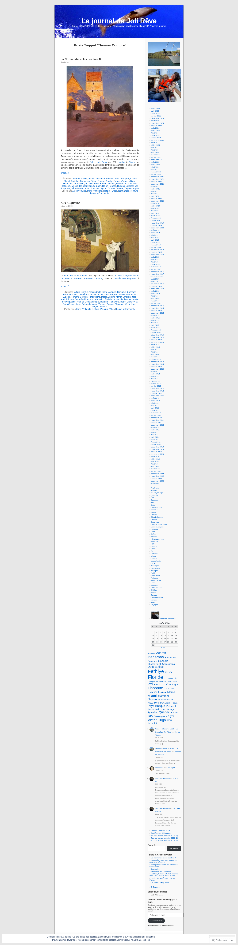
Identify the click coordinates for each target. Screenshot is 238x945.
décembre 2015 (157, 306)
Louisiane (169, 688)
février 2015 (156, 330)
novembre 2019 (157, 223)
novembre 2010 (157, 449)
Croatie (154, 519)
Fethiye (156, 671)
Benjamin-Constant (126, 292)
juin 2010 (155, 461)
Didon (94, 181)
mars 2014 (155, 357)
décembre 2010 (157, 447)
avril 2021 (155, 196)
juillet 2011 (155, 430)
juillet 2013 (155, 374)
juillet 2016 (155, 293)
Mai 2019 (155, 238)
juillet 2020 (155, 206)
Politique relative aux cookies (136, 940)
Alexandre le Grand (98, 292)
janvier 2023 (156, 157)
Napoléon (154, 699)
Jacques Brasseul (162, 778)
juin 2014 (155, 349)
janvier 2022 (156, 174)
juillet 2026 (155, 109)
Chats (153, 512)
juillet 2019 (155, 233)
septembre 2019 (157, 228)
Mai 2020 (155, 211)
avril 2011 (155, 437)
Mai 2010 (155, 464)
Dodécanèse (156, 666)
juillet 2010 (155, 459)
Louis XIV (152, 692)
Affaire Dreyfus (81, 292)
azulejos (151, 653)
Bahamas (156, 657)
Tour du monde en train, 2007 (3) (164, 836)
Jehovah (98, 299)
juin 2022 (155, 167)
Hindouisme (94, 297)
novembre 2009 (157, 476)
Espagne (154, 529)
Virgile (136, 188)
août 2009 (155, 483)
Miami (152, 696)
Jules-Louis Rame (97, 183)
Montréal (163, 695)
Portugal (154, 585)
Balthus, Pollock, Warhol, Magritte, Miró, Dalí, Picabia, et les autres (164, 875)
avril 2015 (155, 325)
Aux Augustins (70, 202)
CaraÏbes (154, 510)
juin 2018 (155, 259)
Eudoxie (66, 297)
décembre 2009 (157, 474)
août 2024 (155, 128)
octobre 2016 (156, 286)
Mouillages (155, 568)
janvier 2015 (156, 332)
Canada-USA (156, 507)
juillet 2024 (155, 130)
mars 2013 (155, 381)
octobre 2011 (156, 422)
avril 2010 (155, 466)
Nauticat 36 (167, 699)
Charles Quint (154, 664)
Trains (153, 592)
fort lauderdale (170, 678)
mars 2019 (155, 242)
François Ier (153, 682)
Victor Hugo (130, 304)
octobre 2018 (156, 252)
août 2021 (155, 186)
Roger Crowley (127, 302)
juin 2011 (154, 432)
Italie (153, 549)
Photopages (156, 580)
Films (153, 532)
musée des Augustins (125, 278)
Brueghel (125, 178)
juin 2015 (155, 320)
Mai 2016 (155, 296)
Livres (114, 191)
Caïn (74, 294)
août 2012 (155, 398)
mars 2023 (155, 155)
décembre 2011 (157, 418)
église (122, 162)
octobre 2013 (156, 367)
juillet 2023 (155, 145)
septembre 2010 (157, 454)
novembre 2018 (157, 250)
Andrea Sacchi (80, 178)
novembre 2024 (157, 123)
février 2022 (156, 172)
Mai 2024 (155, 133)
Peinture (134, 191)
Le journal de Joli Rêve (119, 21)
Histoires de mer (157, 539)
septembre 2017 (157, 276)
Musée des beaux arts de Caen (86, 186)
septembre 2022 (157, 160)
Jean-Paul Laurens (92, 278)
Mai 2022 (155, 169)
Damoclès (85, 181)
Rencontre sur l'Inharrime (161, 871)
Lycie (153, 563)
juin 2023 (155, 147)
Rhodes (175, 712)
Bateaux (154, 500)
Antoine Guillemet (96, 178)
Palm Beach (165, 703)
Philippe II (171, 706)
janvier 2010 (156, 471)
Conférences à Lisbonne (161, 833)
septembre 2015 (157, 313)
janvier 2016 (156, 303)
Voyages (154, 605)
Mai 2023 (155, 150)
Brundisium (155, 869)
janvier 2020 (156, 220)
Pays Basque (156, 706)
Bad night (171, 768)
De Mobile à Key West (160, 882)
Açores (161, 653)
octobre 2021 (156, 182)
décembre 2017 (157, 272)
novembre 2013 (157, 364)
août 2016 (155, 291)
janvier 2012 (156, 415)
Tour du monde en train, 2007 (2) (164, 838)
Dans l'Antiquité (94, 191)
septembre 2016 (157, 289)
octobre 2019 (156, 225)
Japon (153, 551)
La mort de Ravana (122, 299)
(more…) (65, 173)
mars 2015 (155, 328)
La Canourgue (171, 684)
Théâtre (154, 590)
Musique (154, 571)
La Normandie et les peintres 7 (163, 858)
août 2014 (155, 345)
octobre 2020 (156, 199)
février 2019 (156, 245)
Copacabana (168, 664)
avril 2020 (155, 213)
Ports (153, 583)
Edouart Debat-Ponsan (125, 294)
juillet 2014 (155, 347)
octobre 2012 (156, 393)
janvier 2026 (156, 116)
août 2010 (155, 457)
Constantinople (96, 294)
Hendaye (172, 681)
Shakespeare (160, 716)
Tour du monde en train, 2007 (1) (164, 840)
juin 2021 (155, 191)
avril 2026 (155, 111)
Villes (112, 309)
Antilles (154, 490)
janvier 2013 (156, 386)
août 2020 (155, 203)
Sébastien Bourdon (80, 188)
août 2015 (155, 315)
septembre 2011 (157, 425)
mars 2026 (155, 113)
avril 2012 (155, 408)
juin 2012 (155, 403)
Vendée (154, 600)
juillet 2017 (155, 281)
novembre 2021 (157, 179)
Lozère (154, 558)
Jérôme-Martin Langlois (119, 297)
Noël (153, 573)
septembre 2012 (157, 396)
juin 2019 (155, 235)
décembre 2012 (157, 388)
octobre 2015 (156, 311)
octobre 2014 (156, 340)
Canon (132, 162)
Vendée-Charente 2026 (160, 831)
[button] (100, 106)
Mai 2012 (155, 405)
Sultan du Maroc (89, 304)
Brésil (153, 505)
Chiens (154, 515)
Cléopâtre (82, 294)
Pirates (151, 709)
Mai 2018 (155, 262)
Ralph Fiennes (109, 186)
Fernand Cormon (79, 297)
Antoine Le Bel (113, 178)
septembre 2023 (157, 140)
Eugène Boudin (105, 181)
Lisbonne (155, 554)
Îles (152, 498)
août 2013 (155, 371)
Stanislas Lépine (98, 188)
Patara (174, 703)
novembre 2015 (157, 308)
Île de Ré (154, 495)
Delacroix (108, 294)
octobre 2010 (156, 452)
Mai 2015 (155, 323)
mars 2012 (155, 410)
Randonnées (156, 588)
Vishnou (103, 306)
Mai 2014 (155, 352)
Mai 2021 (155, 194)
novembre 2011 (157, 420)
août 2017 (155, 279)
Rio (150, 716)
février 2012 (156, 413)
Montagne (155, 566)
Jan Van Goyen (80, 183)
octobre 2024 (156, 126)
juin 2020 (155, 208)
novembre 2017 (157, 274)
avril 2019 (155, 240)
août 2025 (155, 121)
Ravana (104, 302)
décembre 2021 (157, 177)
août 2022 (155, 162)
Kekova (157, 684)
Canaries (152, 661)
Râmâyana (114, 302)
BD (152, 502)
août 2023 (155, 143)
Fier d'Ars (169, 672)
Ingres (104, 297)
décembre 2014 (157, 335)
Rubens (121, 186)
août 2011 (155, 427)
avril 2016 (155, 298)
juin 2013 (155, 376)
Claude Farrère (157, 517)
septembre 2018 (157, 255)
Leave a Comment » (99, 193)
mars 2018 (155, 264)
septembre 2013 (157, 369)
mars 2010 (155, 469)
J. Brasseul (155, 887)
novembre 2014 (157, 337)
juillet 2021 (155, 189)
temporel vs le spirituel (76, 275)
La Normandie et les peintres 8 (81, 59)
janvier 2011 (156, 444)
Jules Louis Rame (99, 162)
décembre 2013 (157, 362)
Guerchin (67, 183)
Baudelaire (170, 657)
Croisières (155, 522)
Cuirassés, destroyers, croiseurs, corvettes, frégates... (163, 861)
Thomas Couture (115, 188)
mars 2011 (155, 440)
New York (153, 702)
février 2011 (155, 442)
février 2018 (156, 267)
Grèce (153, 534)
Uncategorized (157, 597)
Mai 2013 (155, 379)
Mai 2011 (154, 435)
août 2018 (155, 257)
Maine (171, 692)
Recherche (152, 845)
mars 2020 (155, 216)
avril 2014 (155, 354)
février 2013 (156, 384)
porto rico (159, 709)
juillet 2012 (155, 401)
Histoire (106, 191)
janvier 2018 (156, 269)
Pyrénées (152, 712)
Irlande (154, 546)
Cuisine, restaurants (159, 524)
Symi (171, 716)
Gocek (163, 681)
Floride (155, 677)
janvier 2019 (156, 247)
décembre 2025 (157, 118)
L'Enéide (111, 183)
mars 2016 (155, 301)
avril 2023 (155, 152)
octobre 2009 (156, 478)
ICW (152, 544)
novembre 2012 (157, 391)
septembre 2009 (157, 481)
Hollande (154, 541)
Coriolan (75, 181)
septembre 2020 (157, 201)
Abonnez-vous (156, 921)
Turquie (154, 595)
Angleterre (155, 488)
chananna (159, 768)
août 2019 (155, 230)
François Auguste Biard (124, 181)
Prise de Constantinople (87, 302)
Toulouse (119, 304)
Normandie (123, 191)
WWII (170, 720)
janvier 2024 (156, 138)
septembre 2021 (157, 184)
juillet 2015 (155, 318)
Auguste (112, 292)
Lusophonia (156, 561)
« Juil (163, 648)
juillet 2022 (155, 164)
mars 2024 (155, 135)
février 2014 (156, 359)
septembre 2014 (157, 342)
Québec (164, 712)
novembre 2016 (157, 284)
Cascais (163, 661)
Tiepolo (128, 188)
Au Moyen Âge (79, 191)
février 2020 (156, 218)
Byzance (67, 294)
